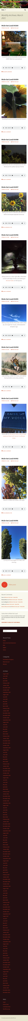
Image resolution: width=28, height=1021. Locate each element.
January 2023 (6, 766)
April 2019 (5, 870)
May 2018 (5, 895)
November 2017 (6, 909)
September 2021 (6, 803)
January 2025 (6, 710)
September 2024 (6, 720)
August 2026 (5, 673)
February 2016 (6, 957)
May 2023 (5, 757)
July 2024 (5, 724)
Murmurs (5, 664)
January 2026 (6, 685)
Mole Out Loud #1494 (9, 347)
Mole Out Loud (15, 28)
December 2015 (6, 962)
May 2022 (5, 784)
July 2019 (5, 863)
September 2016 (6, 941)
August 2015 (5, 971)
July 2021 (5, 807)
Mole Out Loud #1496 (9, 235)
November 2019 (6, 854)
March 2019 (5, 872)
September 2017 (6, 914)
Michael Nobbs (10, 280)
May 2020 (5, 840)
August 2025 (5, 694)
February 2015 (6, 985)
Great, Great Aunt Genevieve (9, 643)
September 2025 (6, 692)
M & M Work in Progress (8, 659)
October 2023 (6, 745)
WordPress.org (6, 1009)
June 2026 (5, 676)
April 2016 (5, 953)
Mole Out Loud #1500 (9, 26)
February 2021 (6, 819)
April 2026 (5, 680)
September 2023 (6, 747)
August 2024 (5, 722)
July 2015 (5, 974)
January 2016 (6, 960)
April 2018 (5, 897)
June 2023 (5, 754)
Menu (2, 10)
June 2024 (5, 727)
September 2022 (6, 775)
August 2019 (5, 860)
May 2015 (5, 978)
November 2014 (6, 992)
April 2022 (5, 787)
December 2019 (6, 851)
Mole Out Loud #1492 (9, 459)
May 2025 (5, 701)
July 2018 (5, 890)
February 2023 (6, 764)
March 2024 (5, 734)
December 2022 (6, 768)
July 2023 (5, 752)
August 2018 (5, 888)
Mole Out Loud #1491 (9, 521)
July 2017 (5, 918)
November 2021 (6, 798)
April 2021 (5, 814)
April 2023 (5, 759)
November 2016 (6, 937)
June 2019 (5, 865)
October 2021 (6, 800)
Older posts (10, 585)
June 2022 (5, 782)
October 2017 (6, 911)
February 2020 (6, 847)
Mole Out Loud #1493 (9, 398)
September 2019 (6, 858)
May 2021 (5, 812)
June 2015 (5, 976)
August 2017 (5, 916)
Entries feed (6, 1004)
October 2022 (6, 773)
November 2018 (6, 881)
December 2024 (6, 713)
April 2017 (5, 925)
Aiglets (4, 647)
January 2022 (6, 794)
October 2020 (6, 828)
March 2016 (5, 955)
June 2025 (5, 699)
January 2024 (6, 738)
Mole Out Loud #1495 (9, 299)
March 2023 (5, 761)
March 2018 (5, 900)
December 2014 (6, 990)
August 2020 (5, 833)
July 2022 (5, 780)
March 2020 (5, 844)
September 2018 (6, 886)
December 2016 (6, 934)
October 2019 (6, 856)
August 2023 (5, 750)
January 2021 (6, 821)
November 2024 (6, 715)
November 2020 (6, 826)
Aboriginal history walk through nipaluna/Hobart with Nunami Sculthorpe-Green (14, 436)
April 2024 (5, 731)
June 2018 (5, 893)
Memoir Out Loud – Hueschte (11, 597)
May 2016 (5, 951)
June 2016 (5, 948)
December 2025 (6, 687)
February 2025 (6, 708)
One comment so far (7, 227)
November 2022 (6, 770)
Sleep (4, 640)
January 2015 (6, 987)
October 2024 (6, 717)
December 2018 (6, 879)
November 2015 (6, 964)
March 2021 (5, 817)
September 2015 (6, 969)
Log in (4, 1002)
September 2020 (6, 830)
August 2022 (5, 777)
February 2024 (6, 736)
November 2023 (6, 743)
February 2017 (6, 930)
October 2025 (6, 690)
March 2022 (5, 789)
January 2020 (6, 849)
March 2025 (5, 706)
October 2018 (6, 884)
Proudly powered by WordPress (8, 1018)
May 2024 (5, 729)
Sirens (4, 650)
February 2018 (6, 902)
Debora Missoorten (5, 606)
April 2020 (5, 842)
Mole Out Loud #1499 (9, 79)
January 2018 (6, 904)
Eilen (4, 645)
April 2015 (5, 981)
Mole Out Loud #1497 (9, 187)
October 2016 (6, 939)
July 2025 (5, 697)
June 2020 (5, 837)
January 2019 (6, 877)
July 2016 (5, 946)
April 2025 (5, 703)
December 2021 (6, 796)
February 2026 (6, 683)
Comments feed (6, 1006)
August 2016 (5, 944)
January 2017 (6, 932)
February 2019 (6, 874)
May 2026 (5, 678)
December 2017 (6, 907)
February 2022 (6, 791)
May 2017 (5, 923)
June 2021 (5, 810)
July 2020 (5, 835)
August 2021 (5, 805)
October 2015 (6, 967)
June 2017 (5, 921)
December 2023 (6, 740)
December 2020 (6, 824)
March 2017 (5, 927)
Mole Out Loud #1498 (9, 140)
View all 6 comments (7, 71)
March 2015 (5, 983)
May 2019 (5, 867)
